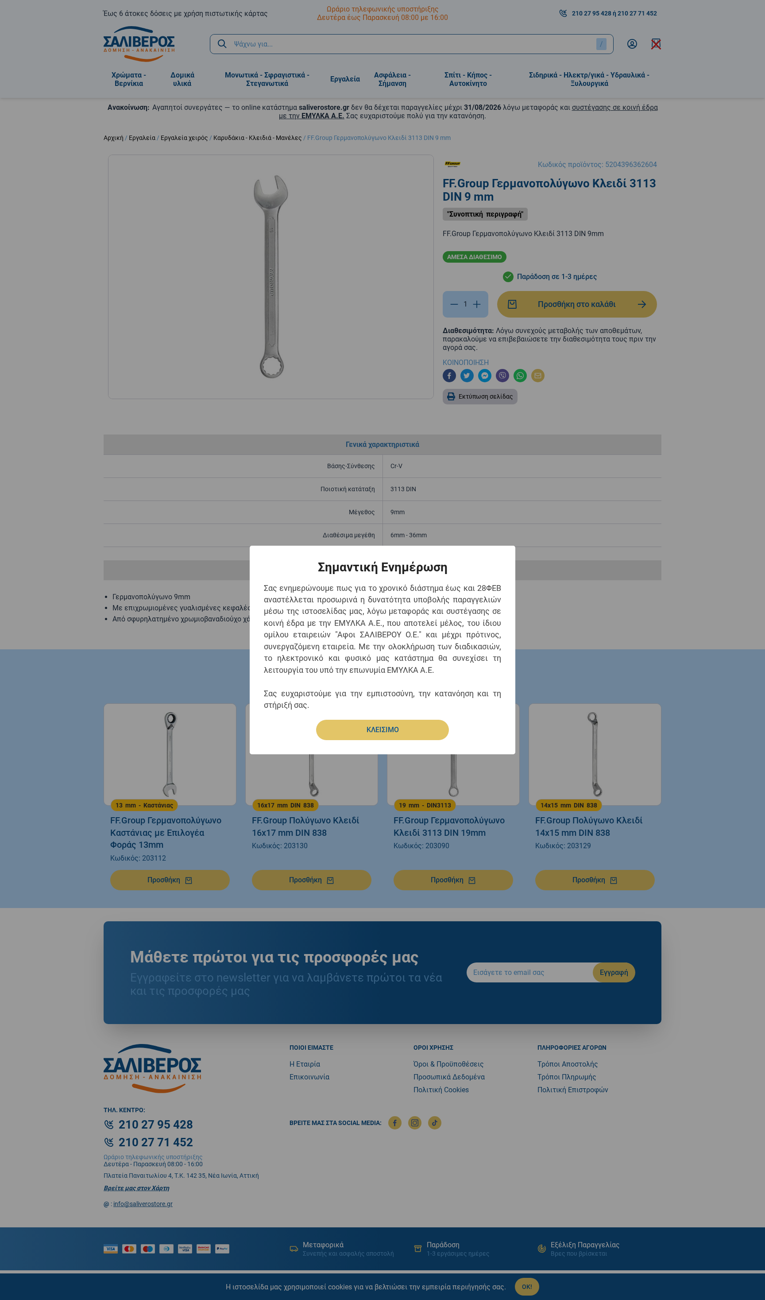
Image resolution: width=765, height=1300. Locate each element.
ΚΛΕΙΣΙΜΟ (383, 730)
